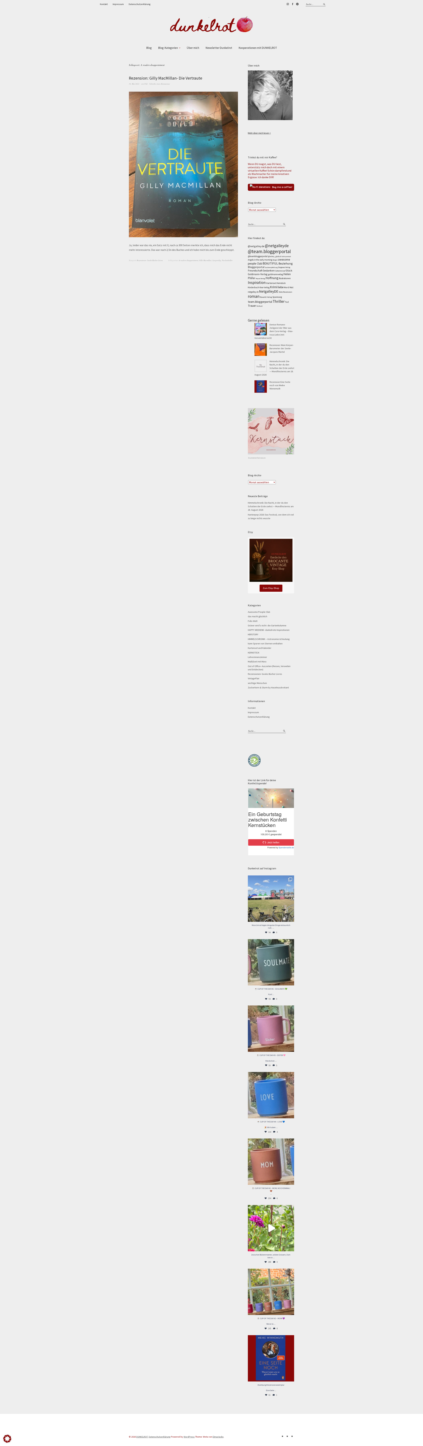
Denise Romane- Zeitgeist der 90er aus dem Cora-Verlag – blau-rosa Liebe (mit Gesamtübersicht (273, 331)
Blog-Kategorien (168, 48)
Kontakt (104, 4)
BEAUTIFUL (270, 263)
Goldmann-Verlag (258, 274)
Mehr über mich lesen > (259, 133)
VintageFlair (253, 678)
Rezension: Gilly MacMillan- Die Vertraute (165, 78)
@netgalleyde (277, 245)
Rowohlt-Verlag (266, 297)
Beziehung (285, 263)
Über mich (193, 48)
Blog (149, 48)
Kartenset (271, 283)
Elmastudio (218, 1436)
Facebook (292, 4)
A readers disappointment (188, 260)
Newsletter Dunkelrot (219, 48)
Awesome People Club (259, 611)
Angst (275, 260)
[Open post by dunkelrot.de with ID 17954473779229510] (271, 1028)
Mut (291, 287)
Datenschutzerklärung (140, 4)
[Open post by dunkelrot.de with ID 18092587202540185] (271, 1228)
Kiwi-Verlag (264, 287)
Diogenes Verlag (284, 267)
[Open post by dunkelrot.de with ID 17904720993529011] (271, 1358)
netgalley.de (253, 291)
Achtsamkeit (286, 256)
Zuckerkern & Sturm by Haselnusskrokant (268, 687)
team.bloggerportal (260, 302)
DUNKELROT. (142, 1436)
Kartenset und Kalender (259, 647)
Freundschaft (255, 270)
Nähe (281, 292)
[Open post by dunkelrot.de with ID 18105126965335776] (271, 962)
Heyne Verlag (260, 278)
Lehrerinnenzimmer (257, 657)
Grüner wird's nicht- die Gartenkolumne (267, 625)
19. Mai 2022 (134, 84)
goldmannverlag (275, 274)
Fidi (146, 84)
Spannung (277, 297)
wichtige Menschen (257, 683)
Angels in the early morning (260, 259)
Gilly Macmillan (205, 260)
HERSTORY (253, 634)
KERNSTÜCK (253, 652)
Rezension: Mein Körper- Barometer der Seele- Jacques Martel (281, 348)
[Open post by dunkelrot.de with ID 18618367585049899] (271, 1095)
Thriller (279, 301)
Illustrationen (285, 278)
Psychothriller (227, 260)
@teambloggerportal (258, 256)
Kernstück (281, 283)
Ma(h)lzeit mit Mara (257, 661)
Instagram (287, 4)
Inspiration (257, 282)
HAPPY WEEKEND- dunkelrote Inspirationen (268, 629)
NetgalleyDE (268, 291)
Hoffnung (272, 278)
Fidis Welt (252, 621)
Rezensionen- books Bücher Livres (150, 260)
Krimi (273, 287)
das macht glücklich (257, 616)
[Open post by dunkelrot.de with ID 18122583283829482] (271, 1161)
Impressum (118, 4)
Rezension (287, 292)
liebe (281, 287)
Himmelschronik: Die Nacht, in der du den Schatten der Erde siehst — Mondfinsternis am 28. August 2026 (274, 368)
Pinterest (297, 4)
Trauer (252, 306)
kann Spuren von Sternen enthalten (265, 643)
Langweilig (216, 260)
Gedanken (269, 270)
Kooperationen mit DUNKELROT (258, 48)
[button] (7, 1438)
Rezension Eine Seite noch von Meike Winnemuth (279, 385)
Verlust (259, 306)
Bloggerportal (256, 267)
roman (254, 296)
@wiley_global (274, 256)
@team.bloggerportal (269, 251)
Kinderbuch (253, 287)
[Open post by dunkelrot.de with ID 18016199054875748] (271, 1292)
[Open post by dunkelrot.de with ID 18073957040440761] (271, 898)
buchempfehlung (271, 267)
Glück (289, 270)
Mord (286, 287)
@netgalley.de (256, 246)
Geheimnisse (280, 271)
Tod (287, 302)
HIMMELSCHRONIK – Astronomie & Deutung (269, 639)
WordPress (189, 1436)
